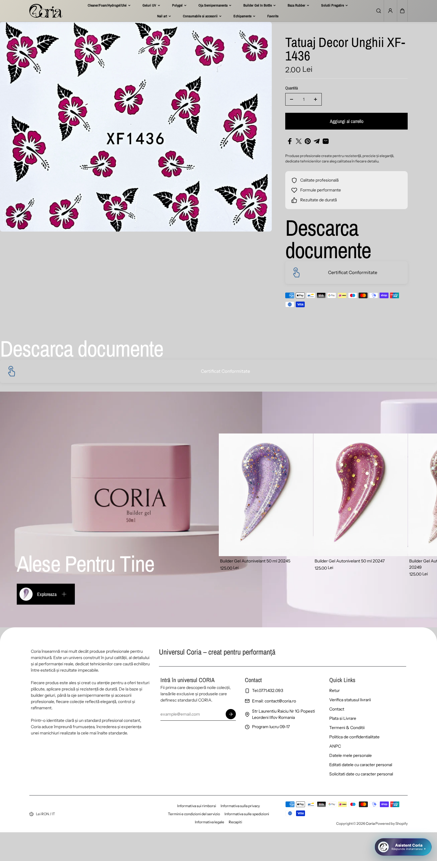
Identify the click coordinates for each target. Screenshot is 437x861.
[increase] (315, 99)
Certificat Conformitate (352, 272)
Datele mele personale (350, 755)
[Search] (378, 10)
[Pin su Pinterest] (307, 141)
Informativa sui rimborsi (196, 806)
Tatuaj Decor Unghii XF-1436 (345, 49)
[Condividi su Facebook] (289, 141)
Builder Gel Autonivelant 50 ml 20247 (350, 561)
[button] (402, 10)
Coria (370, 823)
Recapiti (235, 822)
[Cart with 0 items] (402, 10)
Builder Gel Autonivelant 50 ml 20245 (255, 561)
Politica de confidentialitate (354, 737)
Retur (334, 690)
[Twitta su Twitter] (298, 141)
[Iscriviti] (231, 714)
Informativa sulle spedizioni (246, 814)
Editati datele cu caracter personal (360, 764)
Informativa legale (209, 822)
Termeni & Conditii (347, 727)
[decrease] (292, 99)
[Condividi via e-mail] (325, 141)
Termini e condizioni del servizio (194, 814)
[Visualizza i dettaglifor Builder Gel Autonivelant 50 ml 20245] (266, 494)
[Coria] (45, 11)
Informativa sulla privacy (240, 806)
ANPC (335, 746)
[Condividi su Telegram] (316, 141)
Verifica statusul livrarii (350, 699)
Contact (336, 709)
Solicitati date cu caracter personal (361, 774)
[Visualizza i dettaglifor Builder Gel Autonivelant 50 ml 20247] (360, 494)
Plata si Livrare (342, 718)
